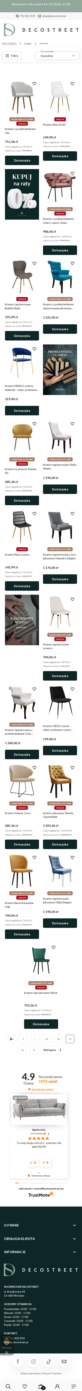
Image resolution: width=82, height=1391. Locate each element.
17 (34, 1050)
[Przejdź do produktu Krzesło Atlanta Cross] (22, 781)
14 (58, 1038)
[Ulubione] (24, 1386)
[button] (29, 1089)
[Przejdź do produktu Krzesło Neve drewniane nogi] (22, 871)
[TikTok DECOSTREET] (49, 1361)
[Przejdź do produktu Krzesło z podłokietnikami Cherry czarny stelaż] (60, 187)
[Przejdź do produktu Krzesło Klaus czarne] (22, 527)
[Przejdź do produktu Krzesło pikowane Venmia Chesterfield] (60, 781)
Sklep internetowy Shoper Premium (41, 1373)
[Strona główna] (41, 31)
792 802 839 (27, 16)
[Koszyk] (41, 1386)
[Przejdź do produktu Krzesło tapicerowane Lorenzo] (60, 612)
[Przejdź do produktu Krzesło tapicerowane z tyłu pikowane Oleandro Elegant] (60, 527)
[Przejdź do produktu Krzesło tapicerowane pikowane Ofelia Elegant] (60, 871)
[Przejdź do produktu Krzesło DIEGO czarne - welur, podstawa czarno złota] (60, 702)
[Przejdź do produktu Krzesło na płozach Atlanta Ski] (22, 437)
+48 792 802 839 (14, 1338)
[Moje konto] (57, 1386)
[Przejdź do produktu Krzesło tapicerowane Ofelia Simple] (60, 437)
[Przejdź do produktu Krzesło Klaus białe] (60, 97)
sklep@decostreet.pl (54, 16)
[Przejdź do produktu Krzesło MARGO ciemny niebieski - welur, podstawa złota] (22, 362)
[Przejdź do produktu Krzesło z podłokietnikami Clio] (22, 97)
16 (22, 1050)
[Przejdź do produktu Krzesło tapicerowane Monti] (41, 961)
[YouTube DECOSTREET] (64, 1361)
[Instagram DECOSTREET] (33, 1361)
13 (46, 1038)
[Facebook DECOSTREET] (18, 1361)
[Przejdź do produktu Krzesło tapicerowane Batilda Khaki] (22, 277)
